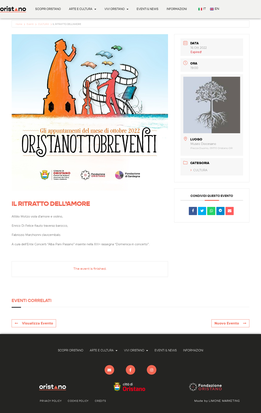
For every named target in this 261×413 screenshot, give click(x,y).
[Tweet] (202, 211)
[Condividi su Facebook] (193, 211)
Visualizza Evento (37, 323)
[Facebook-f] (130, 370)
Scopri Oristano (48, 9)
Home (19, 24)
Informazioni (177, 9)
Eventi (30, 24)
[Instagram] (151, 370)
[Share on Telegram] (220, 211)
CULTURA (43, 24)
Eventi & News (147, 9)
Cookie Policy (78, 401)
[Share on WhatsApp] (211, 211)
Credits (100, 401)
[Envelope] (109, 370)
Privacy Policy (51, 401)
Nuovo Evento (227, 323)
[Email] (230, 211)
